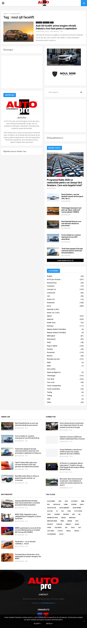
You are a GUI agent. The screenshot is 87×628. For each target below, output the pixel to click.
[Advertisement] (21, 72)
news (62, 521)
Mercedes (72, 517)
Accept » (37, 623)
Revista (49, 356)
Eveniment (51, 302)
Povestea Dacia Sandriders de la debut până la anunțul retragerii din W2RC (28, 556)
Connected (51, 293)
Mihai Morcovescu (43, 31)
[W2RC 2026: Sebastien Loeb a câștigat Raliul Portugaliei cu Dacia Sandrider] (7, 517)
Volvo (61, 534)
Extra (49, 306)
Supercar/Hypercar (53, 372)
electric (50, 511)
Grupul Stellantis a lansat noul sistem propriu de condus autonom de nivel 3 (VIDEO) (71, 452)
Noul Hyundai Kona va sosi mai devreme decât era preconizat (71, 223)
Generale (39, 22)
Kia (79, 514)
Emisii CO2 (51, 299)
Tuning (49, 392)
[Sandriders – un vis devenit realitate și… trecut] (7, 545)
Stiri (52, 22)
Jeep (73, 514)
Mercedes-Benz (52, 521)
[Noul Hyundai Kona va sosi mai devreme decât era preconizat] (53, 224)
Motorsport (51, 339)
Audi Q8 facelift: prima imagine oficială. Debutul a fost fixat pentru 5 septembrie (56, 27)
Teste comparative (54, 385)
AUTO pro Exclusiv (53, 279)
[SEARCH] (81, 92)
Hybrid (49, 316)
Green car (46, 22)
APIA (60, 501)
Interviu (66, 514)
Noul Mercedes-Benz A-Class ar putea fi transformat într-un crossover (27, 478)
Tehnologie (51, 375)
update (76, 531)
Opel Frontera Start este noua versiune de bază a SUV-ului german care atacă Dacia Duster (27, 464)
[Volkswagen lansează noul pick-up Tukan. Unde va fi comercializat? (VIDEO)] (53, 211)
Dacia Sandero (64, 508)
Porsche (59, 524)
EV (57, 511)
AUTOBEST (74, 501)
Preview (50, 349)
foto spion (78, 511)
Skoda (77, 524)
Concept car (51, 289)
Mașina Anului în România (56, 329)
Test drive (50, 379)
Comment (50, 286)
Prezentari (51, 352)
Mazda (63, 517)
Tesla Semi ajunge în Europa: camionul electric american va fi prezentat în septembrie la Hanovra (28, 451)
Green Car (5, 417)
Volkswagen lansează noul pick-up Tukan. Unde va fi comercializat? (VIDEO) (71, 210)
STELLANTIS (58, 527)
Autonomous (52, 283)
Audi (66, 501)
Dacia (81, 504)
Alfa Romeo (51, 501)
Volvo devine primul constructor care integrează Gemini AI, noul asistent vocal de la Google (72, 425)
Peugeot (50, 524)
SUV (66, 527)
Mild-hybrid (51, 336)
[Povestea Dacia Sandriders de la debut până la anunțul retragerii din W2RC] (7, 557)
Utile (48, 399)
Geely (49, 514)
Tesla (73, 527)
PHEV (49, 342)
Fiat (62, 511)
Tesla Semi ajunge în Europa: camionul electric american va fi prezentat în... (72, 251)
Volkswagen (51, 534)
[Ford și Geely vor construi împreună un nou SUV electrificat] (53, 238)
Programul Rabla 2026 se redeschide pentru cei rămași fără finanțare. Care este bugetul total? (64, 182)
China (66, 504)
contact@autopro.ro (47, 603)
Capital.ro (56, 504)
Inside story (51, 322)
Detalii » (49, 623)
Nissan (70, 521)
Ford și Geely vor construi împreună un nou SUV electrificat (71, 237)
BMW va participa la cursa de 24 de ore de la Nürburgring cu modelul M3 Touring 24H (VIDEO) (28, 530)
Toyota (60, 531)
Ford (69, 511)
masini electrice (52, 517)
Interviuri (50, 326)
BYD (48, 504)
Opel (77, 521)
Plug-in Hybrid (52, 346)
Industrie (50, 319)
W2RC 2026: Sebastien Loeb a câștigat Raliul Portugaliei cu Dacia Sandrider (28, 516)
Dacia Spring (77, 508)
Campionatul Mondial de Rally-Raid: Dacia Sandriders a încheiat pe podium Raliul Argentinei (27, 503)
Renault (68, 524)
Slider (49, 362)
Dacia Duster (51, 508)
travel (68, 531)
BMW (82, 501)
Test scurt (50, 382)
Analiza (49, 276)
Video (49, 402)
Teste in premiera (53, 389)
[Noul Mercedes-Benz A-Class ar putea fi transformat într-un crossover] (7, 479)
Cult (48, 296)
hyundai (57, 514)
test (79, 527)
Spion (49, 366)
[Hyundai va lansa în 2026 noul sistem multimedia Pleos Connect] (52, 440)
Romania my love (53, 359)
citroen (73, 504)
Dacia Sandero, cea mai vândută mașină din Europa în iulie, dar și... (72, 196)
